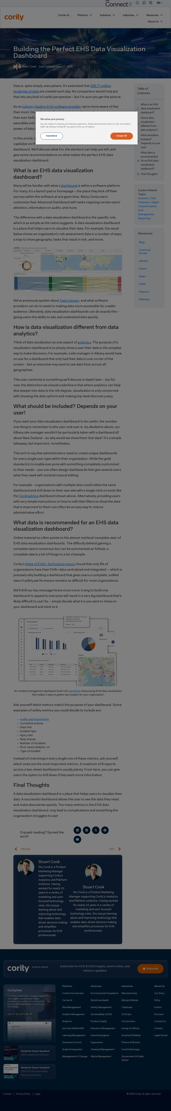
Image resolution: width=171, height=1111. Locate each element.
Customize (51, 136)
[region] (86, 128)
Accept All (122, 136)
